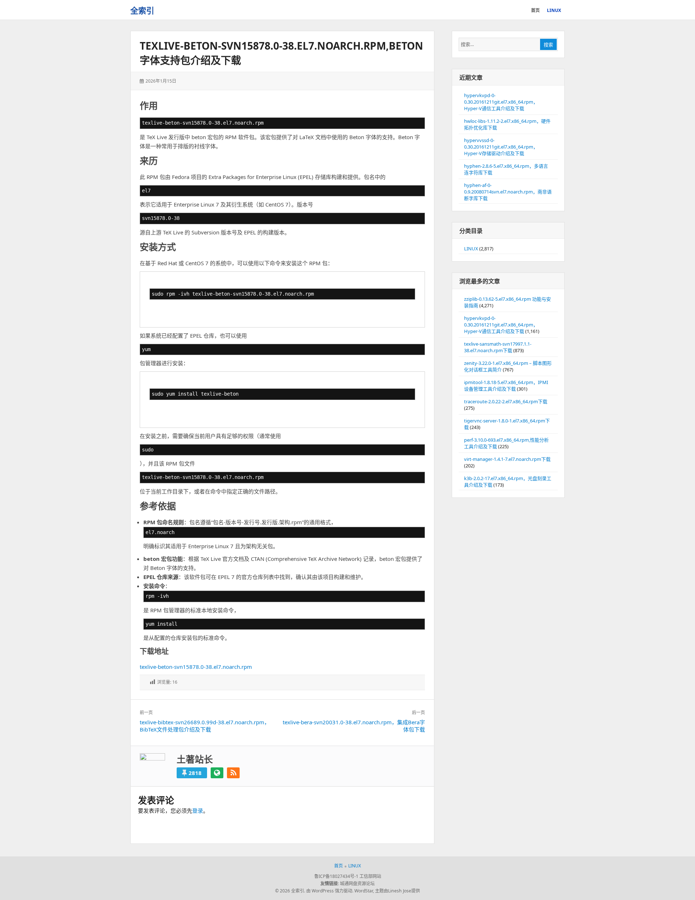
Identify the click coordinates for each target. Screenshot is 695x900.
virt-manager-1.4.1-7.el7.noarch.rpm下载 (507, 459)
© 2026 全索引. (290, 891)
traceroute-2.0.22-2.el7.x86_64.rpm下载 (505, 401)
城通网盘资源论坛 (357, 883)
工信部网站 (370, 876)
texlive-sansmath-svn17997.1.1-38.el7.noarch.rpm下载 (497, 347)
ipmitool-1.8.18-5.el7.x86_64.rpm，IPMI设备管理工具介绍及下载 (506, 385)
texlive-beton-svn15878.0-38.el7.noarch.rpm (196, 666)
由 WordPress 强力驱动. (329, 891)
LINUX (471, 248)
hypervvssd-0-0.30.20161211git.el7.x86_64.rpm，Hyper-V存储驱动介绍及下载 (501, 147)
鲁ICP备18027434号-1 (336, 876)
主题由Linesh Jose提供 (397, 891)
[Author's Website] (217, 772)
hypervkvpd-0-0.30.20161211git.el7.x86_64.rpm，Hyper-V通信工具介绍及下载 (501, 102)
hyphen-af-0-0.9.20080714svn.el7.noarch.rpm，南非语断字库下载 (508, 191)
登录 (197, 810)
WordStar (363, 891)
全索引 (142, 10)
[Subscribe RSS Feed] (233, 772)
